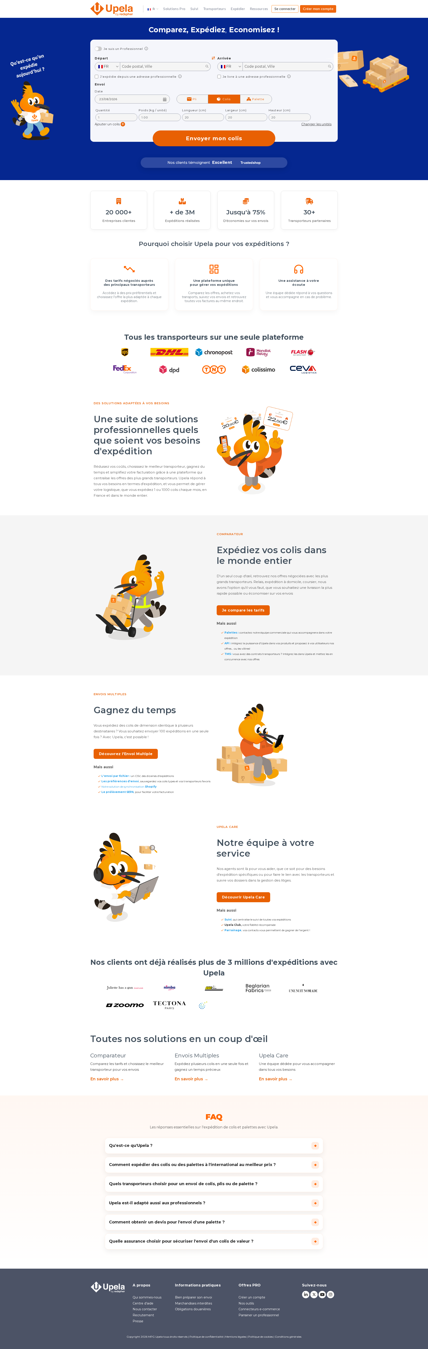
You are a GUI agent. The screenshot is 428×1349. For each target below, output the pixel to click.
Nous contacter (145, 1309)
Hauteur (279, 110)
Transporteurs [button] (214, 9)
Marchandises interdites (193, 1303)
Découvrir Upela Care (243, 897)
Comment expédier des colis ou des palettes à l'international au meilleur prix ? (213, 1165)
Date (99, 91)
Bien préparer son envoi (193, 1297)
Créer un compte (252, 1297)
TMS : (228, 654)
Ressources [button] (259, 9)
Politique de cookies (260, 1336)
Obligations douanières (193, 1309)
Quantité (102, 110)
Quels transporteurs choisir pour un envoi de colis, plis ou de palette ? (213, 1184)
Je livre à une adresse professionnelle (254, 76)
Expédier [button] (238, 9)
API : (227, 643)
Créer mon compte (318, 9)
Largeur (236, 110)
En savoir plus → (107, 1079)
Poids (153, 110)
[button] (153, 9)
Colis (226, 99)
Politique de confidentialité (206, 1336)
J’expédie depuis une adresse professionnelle (138, 76)
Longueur (194, 110)
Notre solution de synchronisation (128, 786)
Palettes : (231, 632)
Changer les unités (316, 124)
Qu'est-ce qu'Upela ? (213, 1145)
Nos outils (246, 1303)
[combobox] (107, 66)
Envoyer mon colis (214, 138)
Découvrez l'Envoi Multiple (125, 754)
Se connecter (285, 9)
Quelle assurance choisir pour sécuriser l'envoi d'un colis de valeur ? (213, 1241)
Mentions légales (235, 1336)
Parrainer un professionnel (259, 1315)
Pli (195, 99)
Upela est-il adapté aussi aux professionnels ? (213, 1203)
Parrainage (232, 930)
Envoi (100, 84)
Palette (258, 99)
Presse (138, 1321)
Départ (101, 58)
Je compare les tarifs (243, 610)
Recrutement (143, 1315)
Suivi (194, 9)
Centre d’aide (143, 1303)
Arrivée (224, 58)
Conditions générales (288, 1336)
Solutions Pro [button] (174, 9)
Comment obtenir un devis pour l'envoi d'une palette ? (213, 1222)
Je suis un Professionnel (123, 48)
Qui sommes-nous (147, 1297)
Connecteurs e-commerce (259, 1309)
